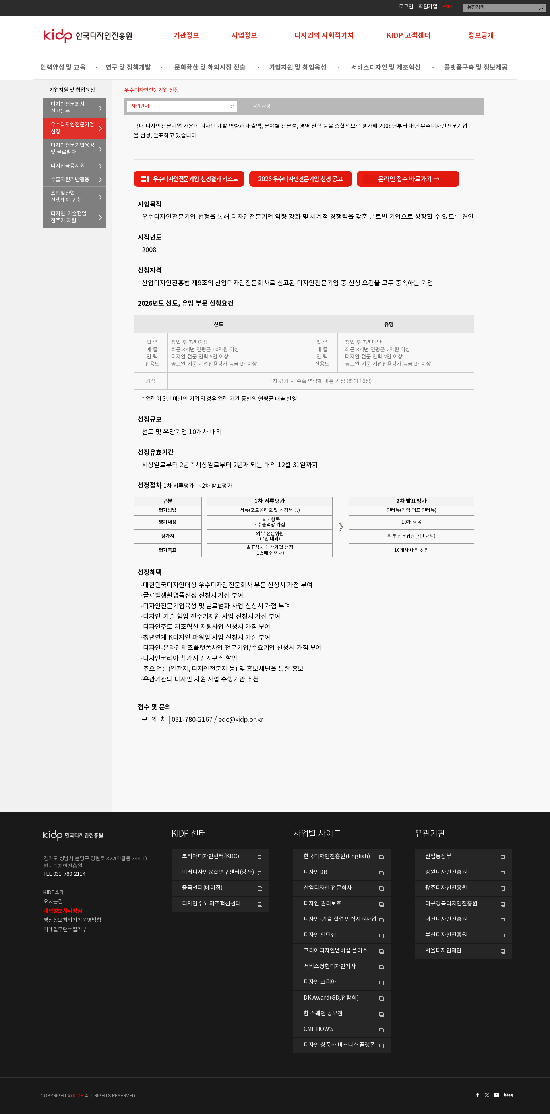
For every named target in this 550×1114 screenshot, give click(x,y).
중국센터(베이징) (202, 888)
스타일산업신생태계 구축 (66, 196)
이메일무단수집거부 (65, 930)
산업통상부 (438, 856)
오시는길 (53, 902)
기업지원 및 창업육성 (298, 68)
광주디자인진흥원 (446, 888)
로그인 (406, 7)
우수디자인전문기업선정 (72, 128)
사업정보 (244, 35)
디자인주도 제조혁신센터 (211, 904)
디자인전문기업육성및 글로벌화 (72, 149)
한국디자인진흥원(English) (337, 856)
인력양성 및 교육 (63, 68)
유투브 (499, 1095)
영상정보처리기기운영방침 (72, 920)
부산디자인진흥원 (446, 935)
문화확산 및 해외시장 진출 (210, 68)
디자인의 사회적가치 (324, 35)
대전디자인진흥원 (446, 919)
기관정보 (186, 35)
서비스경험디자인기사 (330, 966)
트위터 (487, 1095)
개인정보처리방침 (62, 911)
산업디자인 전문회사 (328, 888)
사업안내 (140, 106)
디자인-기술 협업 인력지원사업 (340, 919)
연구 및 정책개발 (128, 68)
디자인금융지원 (68, 166)
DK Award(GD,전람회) (331, 998)
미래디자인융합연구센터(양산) (218, 872)
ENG (447, 7)
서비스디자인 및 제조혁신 (386, 68)
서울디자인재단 (443, 951)
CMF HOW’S (318, 1029)
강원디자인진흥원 (446, 872)
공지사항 (262, 106)
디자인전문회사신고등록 (68, 107)
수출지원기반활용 (70, 180)
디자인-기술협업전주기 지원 (69, 217)
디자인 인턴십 (320, 935)
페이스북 (476, 1095)
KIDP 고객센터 (408, 35)
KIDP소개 (53, 893)
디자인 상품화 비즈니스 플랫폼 (339, 1045)
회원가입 (428, 7)
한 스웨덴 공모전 (323, 1013)
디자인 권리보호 (322, 904)
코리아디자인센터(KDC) (210, 856)
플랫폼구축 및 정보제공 (476, 68)
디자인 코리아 (320, 982)
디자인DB (315, 872)
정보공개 (481, 35)
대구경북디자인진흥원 (451, 904)
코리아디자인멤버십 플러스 (336, 951)
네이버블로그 (510, 1095)
